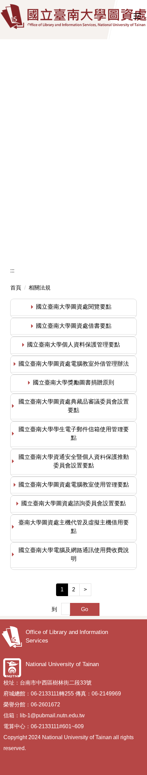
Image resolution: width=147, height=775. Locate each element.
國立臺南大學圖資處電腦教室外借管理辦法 (73, 364)
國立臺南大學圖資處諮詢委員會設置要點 (73, 503)
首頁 (15, 288)
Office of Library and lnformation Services (67, 636)
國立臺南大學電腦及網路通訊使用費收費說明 (73, 554)
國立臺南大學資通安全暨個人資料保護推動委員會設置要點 (73, 461)
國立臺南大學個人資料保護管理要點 (73, 344)
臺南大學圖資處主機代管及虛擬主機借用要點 (73, 527)
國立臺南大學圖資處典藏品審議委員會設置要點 (73, 406)
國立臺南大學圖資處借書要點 (73, 326)
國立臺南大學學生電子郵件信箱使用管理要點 (73, 433)
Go (84, 609)
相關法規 (40, 288)
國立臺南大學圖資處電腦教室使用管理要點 (73, 484)
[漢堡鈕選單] (137, 16)
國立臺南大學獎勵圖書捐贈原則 (73, 382)
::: (12, 270)
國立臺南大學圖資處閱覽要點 (73, 307)
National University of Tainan (62, 664)
